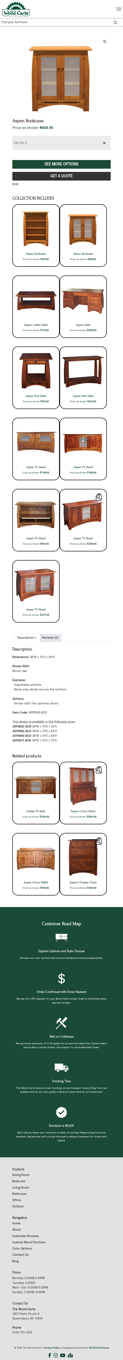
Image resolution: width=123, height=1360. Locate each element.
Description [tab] (25, 637)
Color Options (22, 1248)
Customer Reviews (25, 1236)
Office (16, 1200)
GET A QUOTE (61, 176)
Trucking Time (61, 1081)
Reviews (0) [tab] (50, 637)
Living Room (20, 1187)
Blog (15, 1261)
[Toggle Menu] (118, 9)
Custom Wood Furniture (28, 1242)
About (16, 1229)
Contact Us (20, 1255)
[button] (105, 41)
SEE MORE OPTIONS (61, 164)
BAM (15, 184)
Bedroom (18, 1181)
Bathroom (19, 1194)
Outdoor (18, 1206)
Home (16, 1223)
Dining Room (20, 1175)
